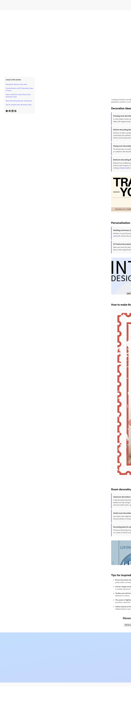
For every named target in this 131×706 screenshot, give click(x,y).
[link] (7, 111)
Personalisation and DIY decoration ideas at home (19, 89)
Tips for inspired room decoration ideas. (19, 105)
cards (115, 236)
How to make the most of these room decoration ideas (18, 96)
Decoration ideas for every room (16, 84)
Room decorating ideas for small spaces (19, 101)
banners (123, 168)
